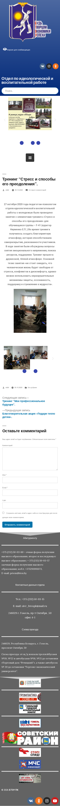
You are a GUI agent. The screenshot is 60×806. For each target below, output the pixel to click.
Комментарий (7, 445)
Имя (4, 475)
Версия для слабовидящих (18, 50)
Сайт (4, 500)
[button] (22, 143)
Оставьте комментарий (37, 190)
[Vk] (42, 66)
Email (5, 487)
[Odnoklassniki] (56, 66)
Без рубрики (32, 387)
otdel (7, 190)
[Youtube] (55, 800)
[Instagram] (49, 66)
